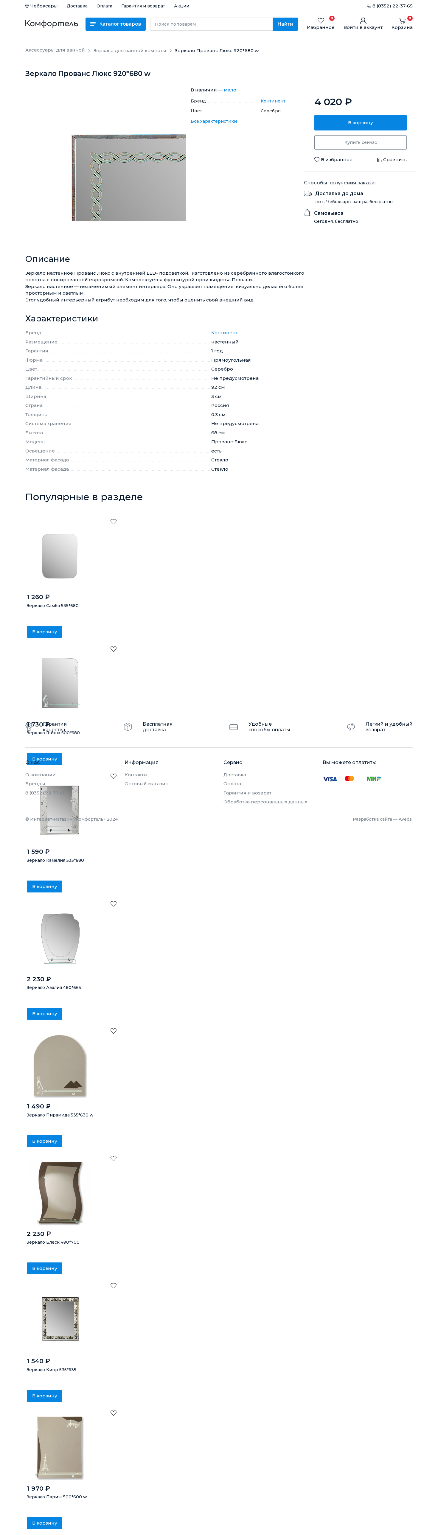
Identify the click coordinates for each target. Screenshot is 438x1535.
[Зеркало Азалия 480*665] (59, 938)
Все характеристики (214, 121)
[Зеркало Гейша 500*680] (59, 683)
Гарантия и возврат (143, 6)
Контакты (136, 774)
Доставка (77, 6)
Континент (273, 101)
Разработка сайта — (383, 819)
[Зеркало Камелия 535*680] (59, 811)
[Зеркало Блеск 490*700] (59, 1193)
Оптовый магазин (147, 783)
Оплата (104, 6)
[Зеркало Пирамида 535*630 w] (59, 1065)
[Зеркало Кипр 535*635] (59, 1320)
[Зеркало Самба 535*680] (59, 556)
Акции (181, 6)
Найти (285, 24)
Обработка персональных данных (265, 802)
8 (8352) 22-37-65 (392, 6)
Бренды (35, 783)
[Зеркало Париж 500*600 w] (59, 1447)
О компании (40, 774)
